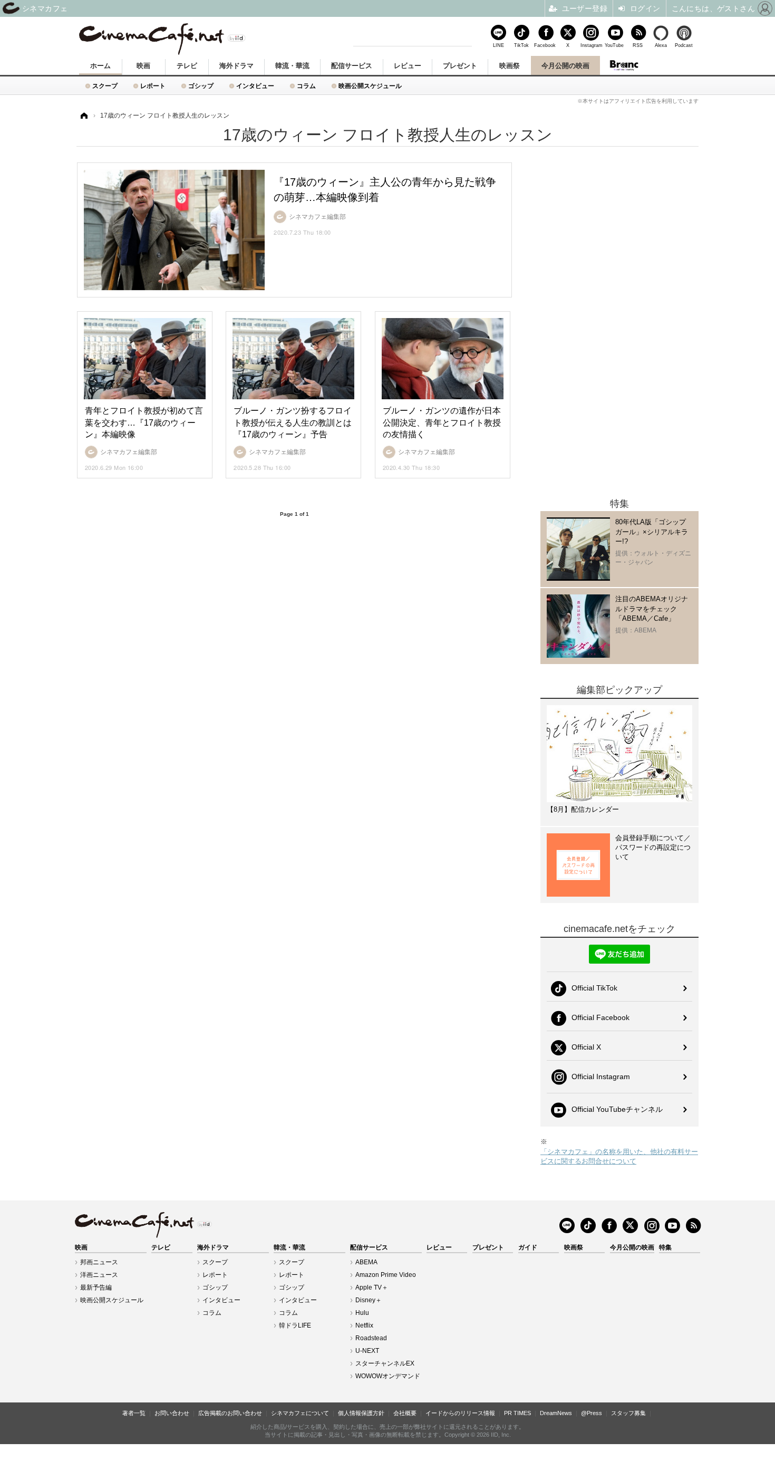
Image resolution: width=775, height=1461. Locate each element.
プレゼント (460, 66)
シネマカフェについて (300, 1413)
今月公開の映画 (565, 66)
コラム (306, 85)
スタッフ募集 (628, 1413)
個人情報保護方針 (361, 1413)
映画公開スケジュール (370, 85)
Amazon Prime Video (385, 1275)
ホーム (100, 66)
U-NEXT (367, 1350)
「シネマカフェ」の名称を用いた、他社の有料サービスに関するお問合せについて (619, 1156)
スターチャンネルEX (384, 1363)
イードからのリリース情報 (460, 1413)
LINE (498, 45)
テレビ (187, 66)
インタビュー (255, 85)
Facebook (544, 45)
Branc (623, 65)
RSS (638, 45)
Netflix (364, 1325)
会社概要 (404, 1413)
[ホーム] (83, 115)
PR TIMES (517, 1413)
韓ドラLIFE (295, 1325)
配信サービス (351, 66)
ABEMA (366, 1262)
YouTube (614, 45)
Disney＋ (368, 1300)
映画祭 (509, 66)
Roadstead (371, 1338)
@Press (591, 1413)
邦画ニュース (99, 1262)
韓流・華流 (292, 66)
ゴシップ (201, 85)
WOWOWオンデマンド (387, 1376)
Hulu (362, 1312)
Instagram (591, 45)
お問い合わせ (171, 1413)
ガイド (527, 1247)
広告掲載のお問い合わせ (230, 1413)
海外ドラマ (236, 66)
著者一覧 (134, 1413)
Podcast (684, 45)
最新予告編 (96, 1287)
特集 (665, 1247)
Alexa (661, 45)
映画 (143, 66)
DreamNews (556, 1413)
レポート (153, 85)
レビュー (407, 66)
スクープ (105, 85)
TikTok (521, 45)
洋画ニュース (99, 1275)
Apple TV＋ (371, 1287)
